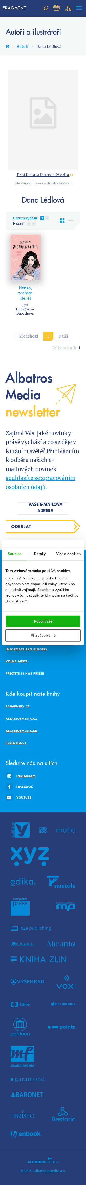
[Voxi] (66, 981)
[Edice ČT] (20, 1004)
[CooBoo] (43, 829)
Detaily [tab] (40, 553)
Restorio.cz (16, 743)
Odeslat (21, 526)
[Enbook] (25, 1134)
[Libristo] (22, 1114)
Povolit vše (43, 621)
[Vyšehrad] (27, 981)
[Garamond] (27, 1079)
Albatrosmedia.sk (21, 731)
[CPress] (22, 944)
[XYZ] (30, 856)
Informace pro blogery (27, 649)
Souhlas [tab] (15, 553)
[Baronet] (27, 1094)
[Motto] (66, 829)
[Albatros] (20, 829)
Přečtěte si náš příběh (25, 673)
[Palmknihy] (63, 1004)
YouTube (23, 797)
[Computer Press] (20, 907)
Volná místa (17, 661)
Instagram (26, 776)
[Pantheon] (20, 1027)
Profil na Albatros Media (43, 175)
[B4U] (31, 928)
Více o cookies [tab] (68, 553)
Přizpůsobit (40, 635)
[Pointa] (62, 1027)
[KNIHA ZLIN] (38, 959)
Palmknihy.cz (18, 706)
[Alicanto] (61, 944)
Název (18, 223)
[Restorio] (63, 1114)
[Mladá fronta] (22, 1056)
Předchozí (28, 336)
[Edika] (23, 882)
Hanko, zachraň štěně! (25, 293)
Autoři (23, 46)
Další (63, 336)
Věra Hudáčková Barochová (25, 309)
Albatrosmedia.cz (21, 719)
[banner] (14, 8)
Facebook (24, 787)
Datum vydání (25, 218)
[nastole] (61, 882)
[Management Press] (66, 907)
